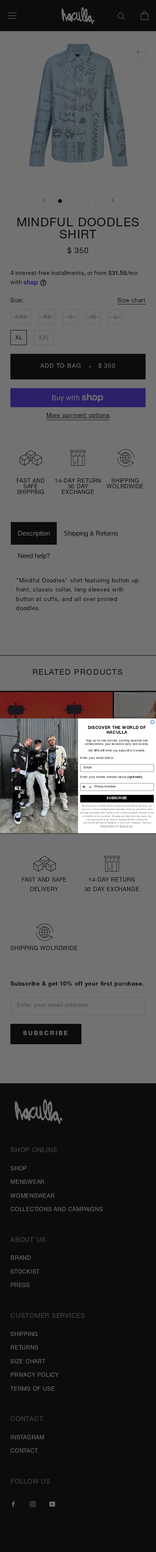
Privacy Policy (107, 827)
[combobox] (87, 787)
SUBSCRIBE (117, 798)
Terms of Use (126, 827)
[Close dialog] (152, 722)
